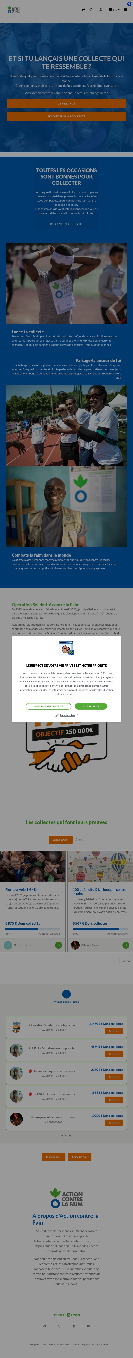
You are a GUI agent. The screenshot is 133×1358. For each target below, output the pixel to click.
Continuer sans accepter (48, 706)
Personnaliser (67, 715)
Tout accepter (91, 706)
